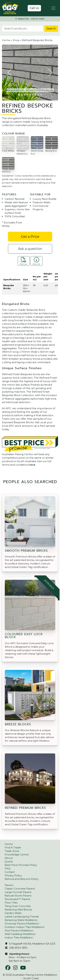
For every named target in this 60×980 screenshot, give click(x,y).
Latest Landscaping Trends (22, 916)
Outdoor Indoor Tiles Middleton (24, 927)
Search (51, 28)
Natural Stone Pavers (18, 895)
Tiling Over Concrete (18, 906)
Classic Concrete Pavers (20, 888)
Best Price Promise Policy (21, 865)
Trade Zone (12, 851)
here (32, 464)
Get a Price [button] (30, 237)
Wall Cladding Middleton (20, 934)
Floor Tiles (11, 902)
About (9, 858)
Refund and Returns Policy (21, 879)
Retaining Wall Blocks (18, 909)
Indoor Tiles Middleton (19, 937)
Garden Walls (13, 913)
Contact (10, 872)
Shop (16, 40)
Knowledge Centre (17, 854)
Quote (9, 861)
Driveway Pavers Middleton (22, 923)
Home (6, 40)
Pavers (9, 885)
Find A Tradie (13, 847)
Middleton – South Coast (31, 18)
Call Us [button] (34, 8)
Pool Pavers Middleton (19, 930)
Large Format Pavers (18, 892)
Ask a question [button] (30, 249)
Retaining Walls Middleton (21, 920)
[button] (9, 72)
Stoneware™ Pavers (17, 899)
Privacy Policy (13, 875)
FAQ (7, 868)
